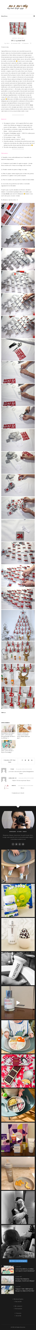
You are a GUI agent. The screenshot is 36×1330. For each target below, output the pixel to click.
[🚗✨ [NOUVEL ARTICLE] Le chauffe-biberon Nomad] (18, 934)
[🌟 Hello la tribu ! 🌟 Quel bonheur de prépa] (18, 1105)
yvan (12, 769)
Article (14, 38)
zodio (9, 762)
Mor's (8, 43)
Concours (18, 1313)
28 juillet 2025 (18, 1276)
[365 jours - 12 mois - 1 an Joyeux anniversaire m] (18, 1207)
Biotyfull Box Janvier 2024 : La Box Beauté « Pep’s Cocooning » (7, 750)
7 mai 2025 (17, 1286)
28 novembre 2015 (15, 43)
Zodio (31, 105)
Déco (19, 38)
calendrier (7, 760)
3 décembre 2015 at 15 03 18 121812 (26, 778)
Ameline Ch (12, 778)
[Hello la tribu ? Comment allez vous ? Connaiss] (18, 1002)
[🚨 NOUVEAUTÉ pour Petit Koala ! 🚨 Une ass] (18, 1036)
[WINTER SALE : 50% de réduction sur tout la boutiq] (18, 1173)
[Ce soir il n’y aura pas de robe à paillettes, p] (18, 1241)
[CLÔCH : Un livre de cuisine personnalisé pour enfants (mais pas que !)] (24, 728)
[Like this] (31, 43)
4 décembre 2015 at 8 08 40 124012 (25, 785)
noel (14, 760)
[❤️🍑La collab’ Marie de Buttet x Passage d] (18, 1071)
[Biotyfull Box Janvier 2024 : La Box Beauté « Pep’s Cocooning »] (8, 744)
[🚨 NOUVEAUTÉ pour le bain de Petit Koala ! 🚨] (18, 968)
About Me (18, 1315)
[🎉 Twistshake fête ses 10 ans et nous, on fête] (18, 866)
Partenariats (18, 1308)
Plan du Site (18, 1301)
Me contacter (18, 1306)
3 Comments (25, 43)
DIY (23, 38)
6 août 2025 (18, 1266)
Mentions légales (18, 1299)
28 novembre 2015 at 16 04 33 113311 (24, 769)
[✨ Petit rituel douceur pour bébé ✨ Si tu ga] (18, 900)
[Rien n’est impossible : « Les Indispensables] (18, 1139)
